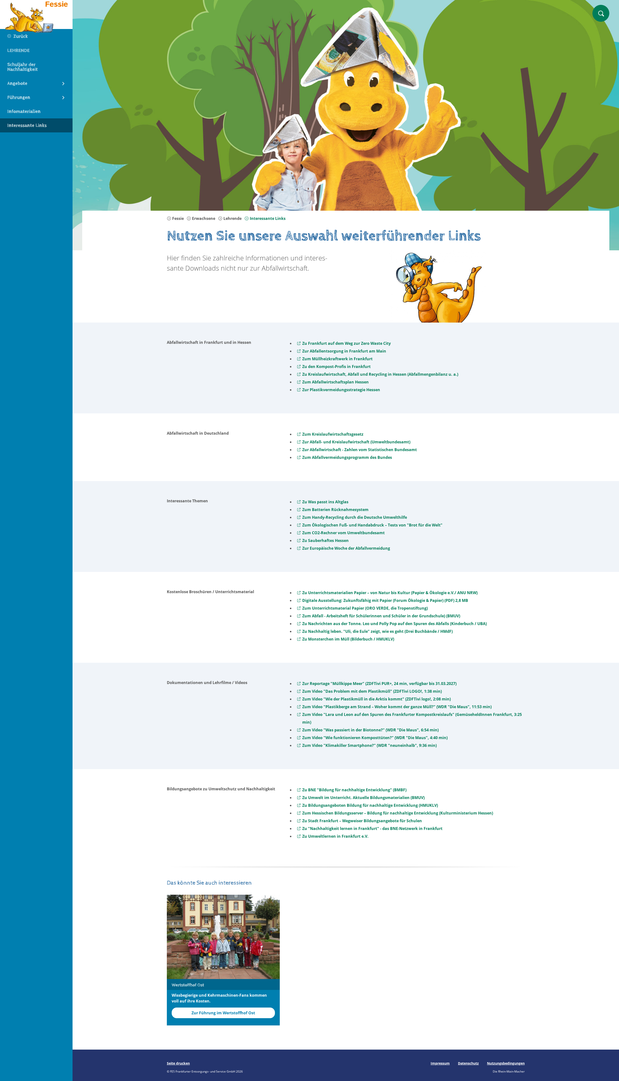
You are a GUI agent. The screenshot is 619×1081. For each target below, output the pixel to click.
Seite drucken (178, 1063)
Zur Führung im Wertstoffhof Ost (223, 1013)
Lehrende (232, 218)
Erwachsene (203, 218)
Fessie (177, 218)
